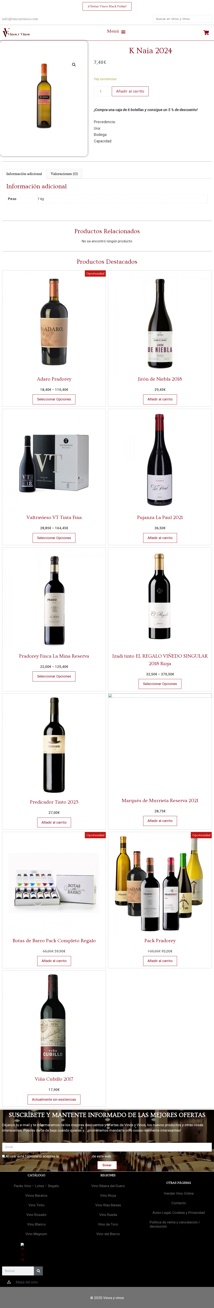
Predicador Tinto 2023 (54, 802)
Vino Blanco (36, 1224)
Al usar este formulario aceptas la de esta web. (59, 1156)
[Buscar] (38, 1270)
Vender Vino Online (179, 1193)
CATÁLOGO (36, 1175)
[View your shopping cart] (207, 32)
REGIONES (108, 1175)
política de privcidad (75, 1156)
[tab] (24, 173)
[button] (116, 31)
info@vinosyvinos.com (20, 19)
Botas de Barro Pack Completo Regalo (54, 940)
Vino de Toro (108, 1224)
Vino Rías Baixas (108, 1205)
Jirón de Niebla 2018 (160, 379)
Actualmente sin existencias (54, 1099)
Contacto (178, 1203)
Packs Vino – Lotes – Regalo (36, 1186)
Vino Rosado (36, 1215)
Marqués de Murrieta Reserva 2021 (160, 800)
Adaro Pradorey (54, 379)
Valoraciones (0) (64, 174)
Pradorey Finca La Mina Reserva (54, 656)
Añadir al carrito (130, 91)
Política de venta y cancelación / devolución (175, 1224)
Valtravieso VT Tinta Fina (54, 517)
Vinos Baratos (36, 1195)
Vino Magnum (36, 1234)
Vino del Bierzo (108, 1234)
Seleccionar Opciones (54, 399)
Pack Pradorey (160, 940)
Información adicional (24, 174)
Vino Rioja (108, 1195)
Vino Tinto (36, 1205)
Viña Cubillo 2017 (54, 1079)
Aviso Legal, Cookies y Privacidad (179, 1213)
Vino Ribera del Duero (108, 1186)
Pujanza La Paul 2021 (160, 517)
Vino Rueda (108, 1215)
